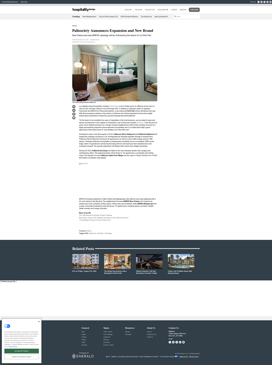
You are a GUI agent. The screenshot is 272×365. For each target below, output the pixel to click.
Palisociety (114, 106)
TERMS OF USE (183, 356)
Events (174, 10)
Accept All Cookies (22, 351)
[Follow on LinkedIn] (261, 2)
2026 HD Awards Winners (129, 16)
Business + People (108, 345)
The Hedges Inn (146, 16)
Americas (92, 233)
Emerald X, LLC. (184, 353)
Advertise (24, 2)
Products (149, 10)
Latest (127, 10)
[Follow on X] (264, 2)
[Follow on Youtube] (270, 2)
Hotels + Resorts (107, 332)
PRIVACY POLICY (194, 356)
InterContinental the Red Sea (164, 16)
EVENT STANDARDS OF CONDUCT (149, 356)
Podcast (84, 339)
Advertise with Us (152, 334)
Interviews (106, 339)
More (182, 10)
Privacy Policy (13, 346)
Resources (162, 10)
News (74, 26)
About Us (149, 332)
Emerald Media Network (10, 2)
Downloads (128, 334)
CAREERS (114, 356)
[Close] (39, 321)
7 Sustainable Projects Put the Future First (94, 220)
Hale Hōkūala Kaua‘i (89, 16)
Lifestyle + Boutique (104, 233)
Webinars (127, 332)
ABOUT (108, 356)
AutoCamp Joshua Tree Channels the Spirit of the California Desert (103, 218)
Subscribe (194, 10)
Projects (84, 334)
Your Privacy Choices (167, 356)
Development (106, 337)
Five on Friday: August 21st (108, 16)
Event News (106, 342)
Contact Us (150, 337)
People (83, 342)
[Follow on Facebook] (258, 2)
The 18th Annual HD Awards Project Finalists (95, 215)
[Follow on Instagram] (267, 2)
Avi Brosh (140, 123)
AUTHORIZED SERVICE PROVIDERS (128, 356)
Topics (137, 10)
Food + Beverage (107, 334)
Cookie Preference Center (21, 356)
